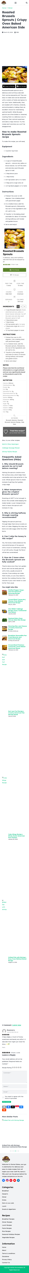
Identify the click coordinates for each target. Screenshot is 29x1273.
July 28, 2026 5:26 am (12, 1032)
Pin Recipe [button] (15, 275)
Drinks (4, 1200)
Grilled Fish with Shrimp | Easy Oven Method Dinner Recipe (17, 958)
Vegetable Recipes (8, 1237)
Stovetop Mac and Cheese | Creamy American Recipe (17, 627)
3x (24, 306)
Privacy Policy (7, 1259)
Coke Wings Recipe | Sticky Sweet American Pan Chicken (16, 835)
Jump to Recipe (10, 86)
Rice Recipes (6, 1231)
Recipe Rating (7, 1067)
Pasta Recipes (7, 1228)
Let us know (13, 433)
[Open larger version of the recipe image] (14, 239)
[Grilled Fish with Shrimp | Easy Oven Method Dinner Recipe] (4, 960)
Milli (17, 32)
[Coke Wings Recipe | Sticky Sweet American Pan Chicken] (4, 837)
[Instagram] (7, 1180)
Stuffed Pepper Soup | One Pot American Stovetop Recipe (16, 591)
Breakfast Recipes (8, 1219)
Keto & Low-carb (8, 1203)
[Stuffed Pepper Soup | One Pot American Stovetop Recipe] (4, 592)
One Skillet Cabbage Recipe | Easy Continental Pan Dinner (17, 610)
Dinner (10, 8)
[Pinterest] (11, 1180)
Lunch (4, 1206)
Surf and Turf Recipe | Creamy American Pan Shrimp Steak (16, 712)
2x (21, 306)
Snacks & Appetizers (9, 1209)
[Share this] (8, 1107)
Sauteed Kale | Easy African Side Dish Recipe (17, 619)
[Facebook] (3, 1180)
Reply (3, 1047)
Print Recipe (22, 86)
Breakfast (5, 1191)
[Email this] (4, 1107)
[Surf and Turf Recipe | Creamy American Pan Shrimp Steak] (4, 714)
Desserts (5, 1194)
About (4, 1250)
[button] (15, 3)
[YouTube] (14, 1180)
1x (18, 306)
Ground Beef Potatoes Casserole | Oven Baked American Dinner (16, 646)
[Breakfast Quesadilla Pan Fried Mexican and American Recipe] (4, 638)
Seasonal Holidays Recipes (11, 1234)
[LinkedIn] (18, 1180)
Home (4, 8)
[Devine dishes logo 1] (3, 2)
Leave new (16, 1025)
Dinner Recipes (7, 1222)
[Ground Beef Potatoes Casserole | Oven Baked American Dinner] (4, 647)
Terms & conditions (8, 1253)
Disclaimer (5, 1256)
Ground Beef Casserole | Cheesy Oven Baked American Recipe (17, 601)
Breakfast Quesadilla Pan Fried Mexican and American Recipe (17, 637)
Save (18, 1106)
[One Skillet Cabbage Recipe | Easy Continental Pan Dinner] (4, 611)
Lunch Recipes (7, 1225)
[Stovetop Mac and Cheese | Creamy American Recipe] (4, 628)
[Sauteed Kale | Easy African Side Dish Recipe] (4, 620)
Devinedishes (19, 1267)
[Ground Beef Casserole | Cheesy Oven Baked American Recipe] (4, 602)
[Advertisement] (14, 48)
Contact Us (6, 1262)
